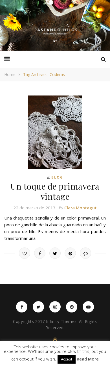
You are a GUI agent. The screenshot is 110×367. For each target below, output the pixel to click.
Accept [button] (66, 359)
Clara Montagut (80, 207)
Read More (88, 359)
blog (57, 177)
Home (10, 74)
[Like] (24, 253)
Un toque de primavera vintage (55, 191)
